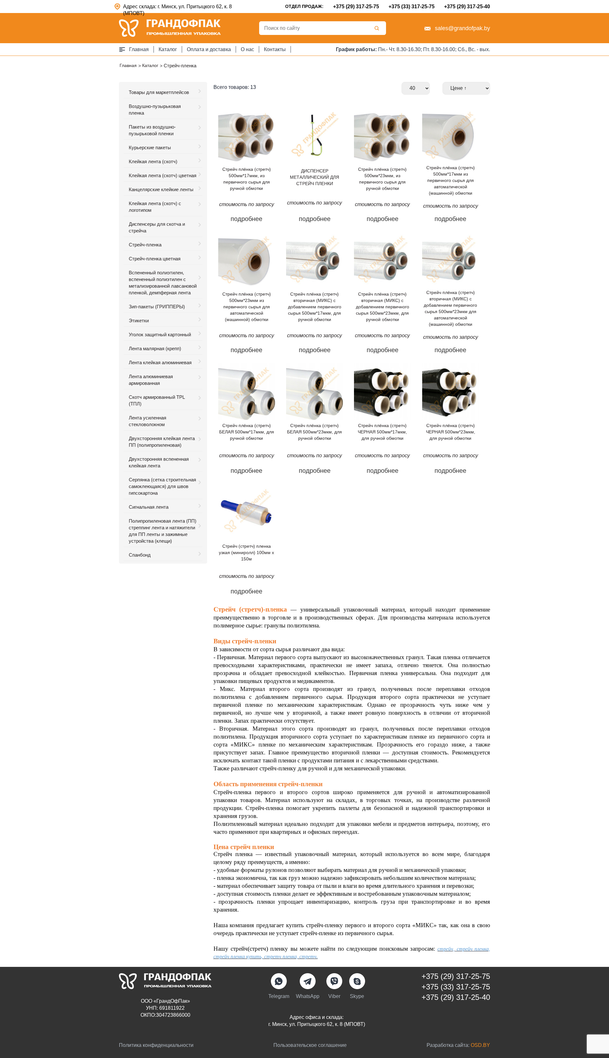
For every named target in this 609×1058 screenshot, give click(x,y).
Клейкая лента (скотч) (153, 161)
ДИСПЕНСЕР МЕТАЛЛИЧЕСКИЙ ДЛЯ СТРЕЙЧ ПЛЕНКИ (314, 177)
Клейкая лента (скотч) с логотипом (155, 207)
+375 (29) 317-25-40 (467, 6)
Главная (139, 49)
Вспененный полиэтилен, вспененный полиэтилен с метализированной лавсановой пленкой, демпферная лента (163, 282)
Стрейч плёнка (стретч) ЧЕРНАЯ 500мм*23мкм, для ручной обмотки (450, 432)
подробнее (246, 218)
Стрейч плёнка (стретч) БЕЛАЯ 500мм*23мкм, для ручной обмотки (314, 432)
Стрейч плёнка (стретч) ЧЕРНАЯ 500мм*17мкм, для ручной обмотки (382, 432)
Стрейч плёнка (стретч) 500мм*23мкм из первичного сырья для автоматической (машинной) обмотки (246, 306)
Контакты (275, 49)
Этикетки (139, 320)
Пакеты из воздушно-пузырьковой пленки (152, 130)
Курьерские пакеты (150, 147)
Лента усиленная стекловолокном (147, 421)
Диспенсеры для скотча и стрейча (157, 227)
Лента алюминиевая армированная (151, 380)
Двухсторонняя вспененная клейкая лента (159, 462)
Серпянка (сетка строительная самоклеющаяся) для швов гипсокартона (162, 486)
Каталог (168, 49)
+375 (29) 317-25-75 (356, 6)
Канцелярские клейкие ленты (161, 189)
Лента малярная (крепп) (155, 348)
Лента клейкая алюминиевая (160, 362)
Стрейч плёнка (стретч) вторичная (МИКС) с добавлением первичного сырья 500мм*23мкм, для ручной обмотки (382, 306)
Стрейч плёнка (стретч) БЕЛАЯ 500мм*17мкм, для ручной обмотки (246, 432)
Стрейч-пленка (145, 244)
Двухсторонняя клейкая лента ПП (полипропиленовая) (162, 442)
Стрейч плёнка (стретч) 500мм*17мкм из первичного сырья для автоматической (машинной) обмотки (450, 180)
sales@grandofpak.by (462, 28)
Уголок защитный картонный (160, 334)
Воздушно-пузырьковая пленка (155, 110)
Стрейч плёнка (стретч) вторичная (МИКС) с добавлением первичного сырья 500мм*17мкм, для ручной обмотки (314, 306)
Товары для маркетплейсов (159, 92)
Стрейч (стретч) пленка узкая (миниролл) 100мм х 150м (246, 552)
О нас (247, 49)
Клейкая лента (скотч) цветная (162, 175)
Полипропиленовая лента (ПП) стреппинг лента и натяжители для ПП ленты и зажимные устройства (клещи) (162, 531)
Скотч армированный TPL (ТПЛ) (157, 400)
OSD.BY (480, 1045)
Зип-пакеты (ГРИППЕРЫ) (157, 306)
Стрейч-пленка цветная (154, 258)
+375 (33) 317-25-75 (412, 6)
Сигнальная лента (148, 507)
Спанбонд (140, 555)
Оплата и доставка (209, 49)
